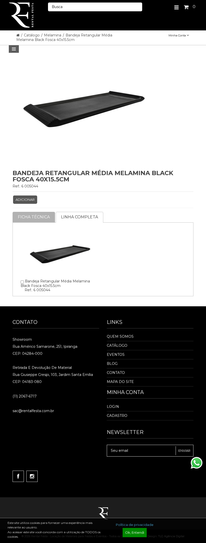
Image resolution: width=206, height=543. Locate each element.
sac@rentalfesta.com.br (33, 411)
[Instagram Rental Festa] (32, 476)
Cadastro (117, 415)
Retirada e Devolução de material (42, 367)
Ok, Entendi (134, 532)
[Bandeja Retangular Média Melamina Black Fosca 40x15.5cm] (60, 230)
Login (113, 406)
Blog (112, 363)
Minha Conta (178, 35)
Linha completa (79, 217)
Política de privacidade (134, 525)
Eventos (116, 354)
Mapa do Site (120, 381)
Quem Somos (120, 336)
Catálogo (32, 35)
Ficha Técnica (34, 217)
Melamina (53, 35)
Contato (116, 372)
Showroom (22, 339)
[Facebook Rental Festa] (18, 476)
